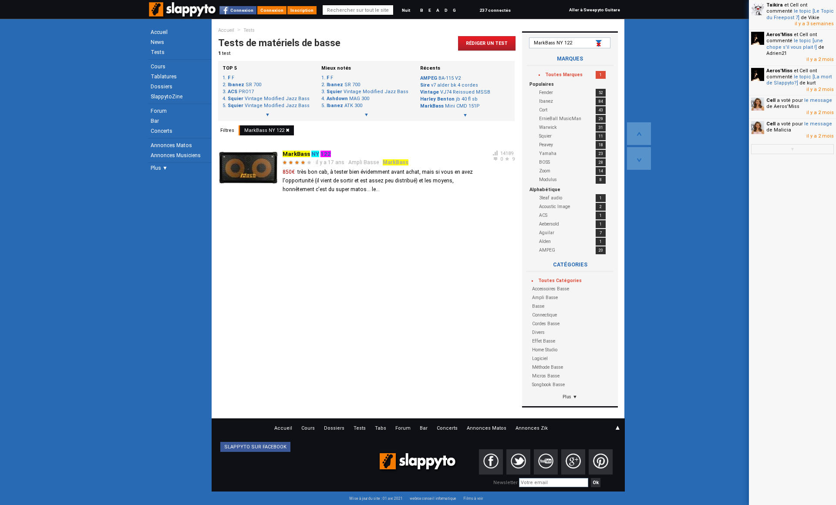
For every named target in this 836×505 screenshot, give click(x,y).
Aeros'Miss (779, 34)
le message (818, 100)
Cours (158, 67)
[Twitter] (518, 462)
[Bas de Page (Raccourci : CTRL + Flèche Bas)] (639, 158)
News (157, 42)
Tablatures (164, 77)
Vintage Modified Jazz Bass (269, 98)
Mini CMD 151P (450, 106)
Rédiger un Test (487, 43)
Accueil (159, 32)
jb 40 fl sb (449, 99)
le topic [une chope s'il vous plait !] (794, 44)
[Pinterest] (601, 462)
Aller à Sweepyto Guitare (594, 9)
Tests (158, 52)
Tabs (380, 428)
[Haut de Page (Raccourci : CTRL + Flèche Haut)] (639, 133)
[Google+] (573, 462)
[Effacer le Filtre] (599, 43)
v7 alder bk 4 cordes (449, 85)
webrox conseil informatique (433, 498)
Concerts (161, 131)
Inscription (302, 10)
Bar (155, 121)
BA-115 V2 (440, 78)
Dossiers (161, 87)
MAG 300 (348, 98)
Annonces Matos (171, 145)
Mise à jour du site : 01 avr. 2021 (376, 498)
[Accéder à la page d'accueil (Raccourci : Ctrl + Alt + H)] (183, 14)
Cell (770, 100)
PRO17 (241, 91)
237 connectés (495, 10)
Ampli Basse (363, 162)
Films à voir (473, 498)
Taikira (774, 5)
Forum (159, 111)
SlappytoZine (166, 97)
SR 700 (244, 85)
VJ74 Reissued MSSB (455, 92)
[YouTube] (546, 462)
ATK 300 (344, 105)
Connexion (241, 10)
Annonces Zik (532, 428)
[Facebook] (491, 462)
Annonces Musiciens (176, 155)
